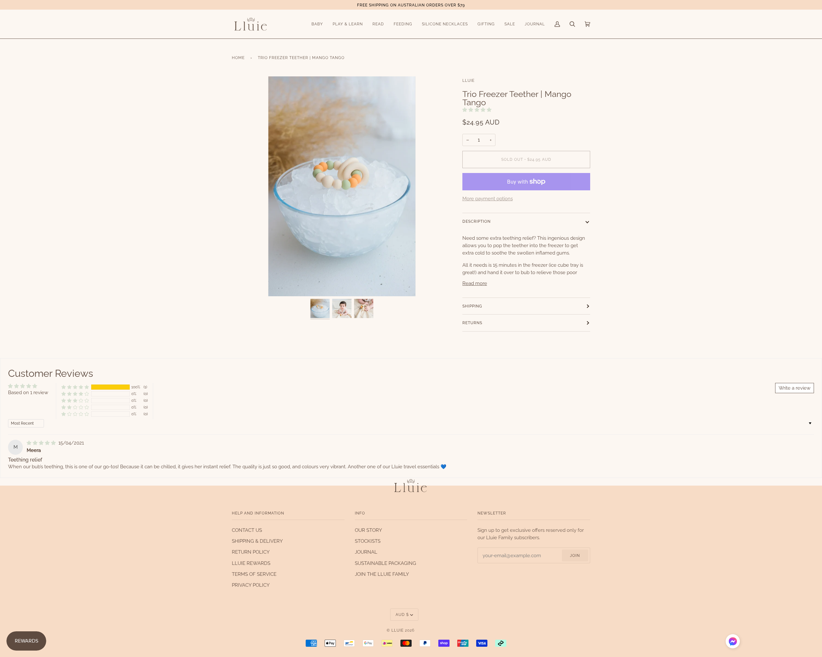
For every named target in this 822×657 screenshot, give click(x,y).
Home (238, 57)
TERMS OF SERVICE (254, 574)
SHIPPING (472, 306)
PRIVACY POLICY (251, 585)
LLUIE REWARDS (251, 563)
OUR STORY (368, 530)
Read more (474, 283)
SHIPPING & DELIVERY (257, 541)
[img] (42, 442)
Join (575, 555)
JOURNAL (366, 552)
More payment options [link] (487, 198)
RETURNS (472, 322)
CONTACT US (247, 530)
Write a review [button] (794, 388)
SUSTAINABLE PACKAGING (385, 563)
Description (476, 221)
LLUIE (468, 80)
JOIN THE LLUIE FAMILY (382, 574)
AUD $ (402, 614)
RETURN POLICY (251, 552)
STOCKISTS (367, 541)
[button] (477, 109)
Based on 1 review (28, 392)
